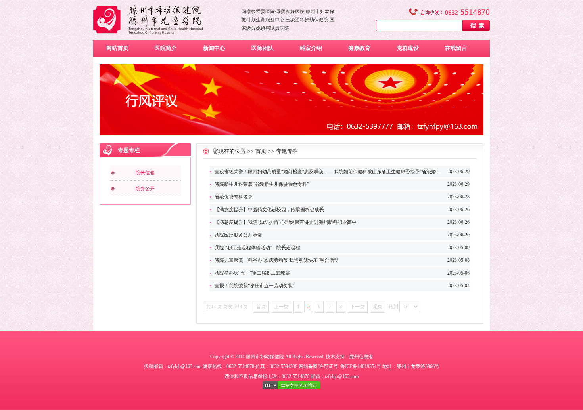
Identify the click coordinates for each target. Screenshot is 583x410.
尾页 (377, 306)
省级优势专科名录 (234, 197)
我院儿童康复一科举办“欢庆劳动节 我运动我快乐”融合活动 (277, 260)
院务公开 (145, 188)
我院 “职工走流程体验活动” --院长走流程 (257, 247)
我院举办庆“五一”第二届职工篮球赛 (252, 273)
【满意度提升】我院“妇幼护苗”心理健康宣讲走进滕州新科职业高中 (286, 222)
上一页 (281, 306)
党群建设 (408, 48)
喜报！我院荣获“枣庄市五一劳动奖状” (255, 285)
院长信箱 (145, 172)
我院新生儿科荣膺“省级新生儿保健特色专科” (262, 184)
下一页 (357, 306)
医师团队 (262, 48)
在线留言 (456, 48)
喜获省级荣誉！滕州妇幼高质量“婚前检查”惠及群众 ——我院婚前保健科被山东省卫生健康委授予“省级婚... (327, 171)
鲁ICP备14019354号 (360, 366)
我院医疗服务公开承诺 (238, 235)
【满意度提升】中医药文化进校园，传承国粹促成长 (269, 209)
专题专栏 (287, 151)
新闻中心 (214, 48)
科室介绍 (311, 48)
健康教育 (359, 48)
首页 (261, 151)
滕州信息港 (361, 356)
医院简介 (166, 48)
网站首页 (117, 48)
